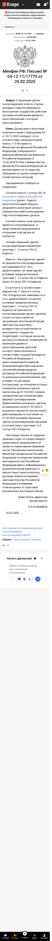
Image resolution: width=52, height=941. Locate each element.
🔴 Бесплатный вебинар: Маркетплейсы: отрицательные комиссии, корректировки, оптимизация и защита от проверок (25, 15)
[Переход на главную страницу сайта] (10, 4)
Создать (24, 937)
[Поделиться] (27, 90)
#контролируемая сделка (16, 535)
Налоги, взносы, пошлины (27, 539)
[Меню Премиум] (23, 4)
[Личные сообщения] (38, 4)
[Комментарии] (23, 90)
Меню (34, 938)
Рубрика (6, 539)
